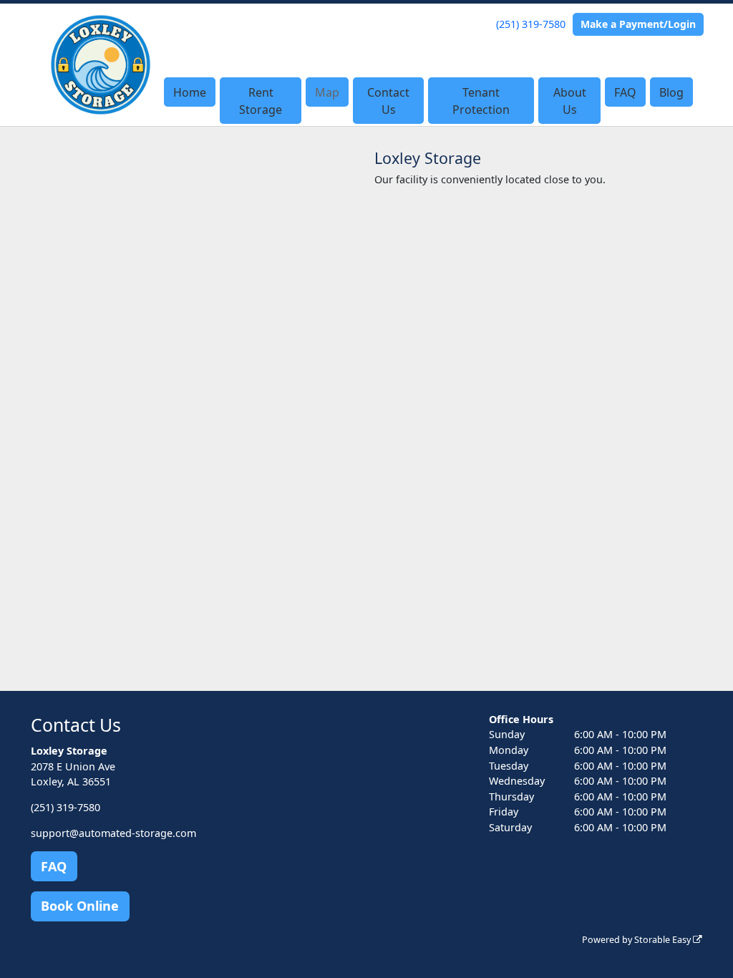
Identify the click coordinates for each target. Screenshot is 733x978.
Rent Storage (260, 100)
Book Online (80, 905)
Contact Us (388, 100)
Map (327, 92)
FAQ (625, 92)
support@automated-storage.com (113, 833)
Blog (671, 92)
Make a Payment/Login (638, 24)
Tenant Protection (481, 100)
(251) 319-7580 (530, 24)
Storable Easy (663, 940)
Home (189, 92)
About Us (569, 100)
